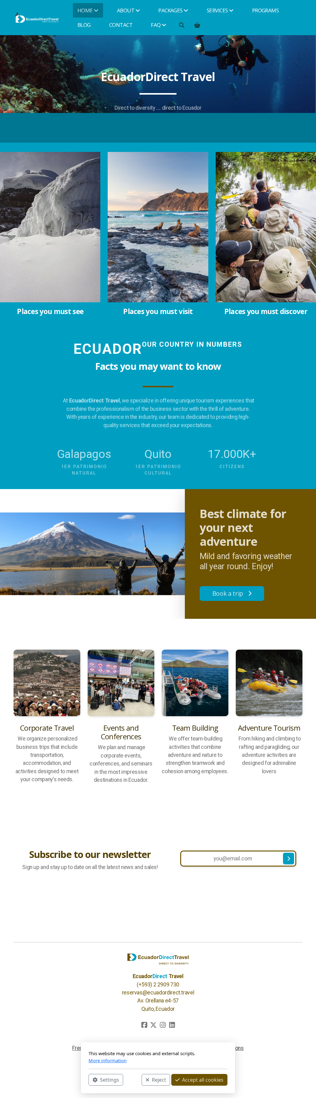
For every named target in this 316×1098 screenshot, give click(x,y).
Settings (109, 1079)
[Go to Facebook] (144, 1025)
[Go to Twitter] (153, 1025)
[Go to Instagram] (162, 1025)
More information (108, 1060)
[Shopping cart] (197, 25)
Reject (159, 1079)
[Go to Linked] (172, 1025)
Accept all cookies (202, 1079)
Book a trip (227, 593)
